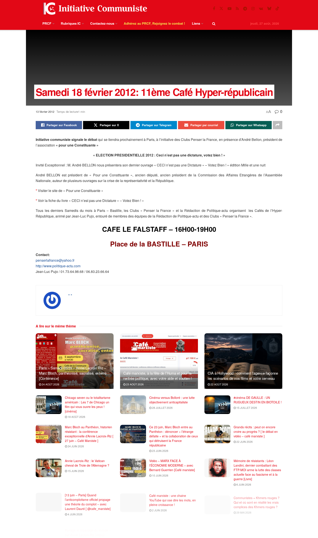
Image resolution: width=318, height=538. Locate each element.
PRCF (46, 23)
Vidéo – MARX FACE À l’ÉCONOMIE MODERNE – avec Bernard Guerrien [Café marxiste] (172, 465)
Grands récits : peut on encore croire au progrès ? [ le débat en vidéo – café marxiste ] (256, 431)
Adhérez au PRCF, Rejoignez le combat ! (154, 23)
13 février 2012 (45, 112)
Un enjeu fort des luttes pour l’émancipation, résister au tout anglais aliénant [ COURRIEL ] (255, 528)
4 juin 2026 (74, 513)
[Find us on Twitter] (221, 8)
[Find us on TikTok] (277, 8)
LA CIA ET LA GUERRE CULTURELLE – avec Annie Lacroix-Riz (168, 528)
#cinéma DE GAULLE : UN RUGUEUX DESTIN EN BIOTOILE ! (258, 399)
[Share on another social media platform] (277, 125)
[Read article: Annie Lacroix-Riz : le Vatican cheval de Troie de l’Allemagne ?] (49, 468)
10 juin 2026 (159, 475)
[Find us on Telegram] (245, 8)
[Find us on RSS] (237, 8)
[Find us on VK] (261, 8)
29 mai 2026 (243, 509)
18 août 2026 (76, 417)
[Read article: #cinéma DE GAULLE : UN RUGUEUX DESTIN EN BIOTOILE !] (217, 404)
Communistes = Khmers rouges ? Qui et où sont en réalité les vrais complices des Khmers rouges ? (256, 499)
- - (70, 294)
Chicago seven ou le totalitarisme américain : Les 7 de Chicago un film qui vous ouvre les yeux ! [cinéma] (87, 404)
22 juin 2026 (244, 441)
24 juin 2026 (75, 446)
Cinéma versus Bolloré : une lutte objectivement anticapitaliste (172, 399)
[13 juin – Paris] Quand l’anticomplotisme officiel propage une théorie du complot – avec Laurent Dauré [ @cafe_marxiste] (88, 501)
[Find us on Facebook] (214, 8)
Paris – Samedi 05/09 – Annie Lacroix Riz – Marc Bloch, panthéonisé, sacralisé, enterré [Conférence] (72, 373)
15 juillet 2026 (246, 407)
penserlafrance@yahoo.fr (55, 260)
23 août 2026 (134, 384)
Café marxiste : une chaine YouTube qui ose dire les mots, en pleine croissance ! (172, 499)
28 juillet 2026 (162, 407)
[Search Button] (213, 23)
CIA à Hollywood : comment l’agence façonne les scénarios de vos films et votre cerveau (243, 375)
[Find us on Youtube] (229, 8)
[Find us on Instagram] (253, 8)
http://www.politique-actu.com (58, 265)
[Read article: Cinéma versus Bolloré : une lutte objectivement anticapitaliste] (133, 404)
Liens (196, 23)
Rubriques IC (71, 23)
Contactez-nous (102, 23)
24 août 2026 (50, 384)
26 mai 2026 (75, 534)
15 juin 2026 (75, 471)
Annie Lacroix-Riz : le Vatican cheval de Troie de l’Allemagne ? (87, 463)
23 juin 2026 (159, 451)
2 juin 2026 (159, 509)
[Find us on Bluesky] (269, 8)
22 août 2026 (219, 384)
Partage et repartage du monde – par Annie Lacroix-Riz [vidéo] (88, 526)
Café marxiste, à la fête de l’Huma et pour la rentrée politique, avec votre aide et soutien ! (157, 375)
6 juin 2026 (243, 484)
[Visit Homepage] (94, 8)
